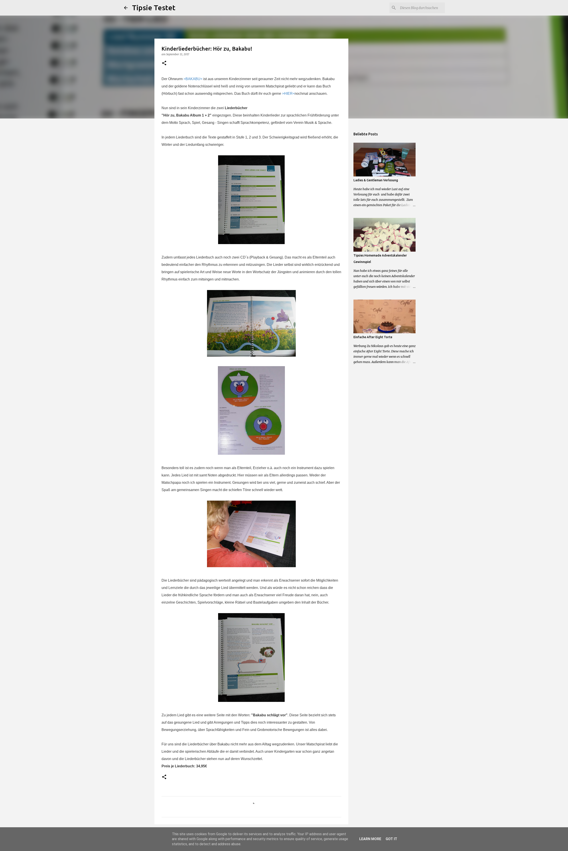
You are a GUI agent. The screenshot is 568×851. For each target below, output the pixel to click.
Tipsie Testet (153, 8)
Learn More (370, 839)
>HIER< (288, 93)
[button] (164, 63)
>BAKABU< (192, 79)
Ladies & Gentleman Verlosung (375, 180)
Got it (391, 839)
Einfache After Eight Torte (372, 337)
